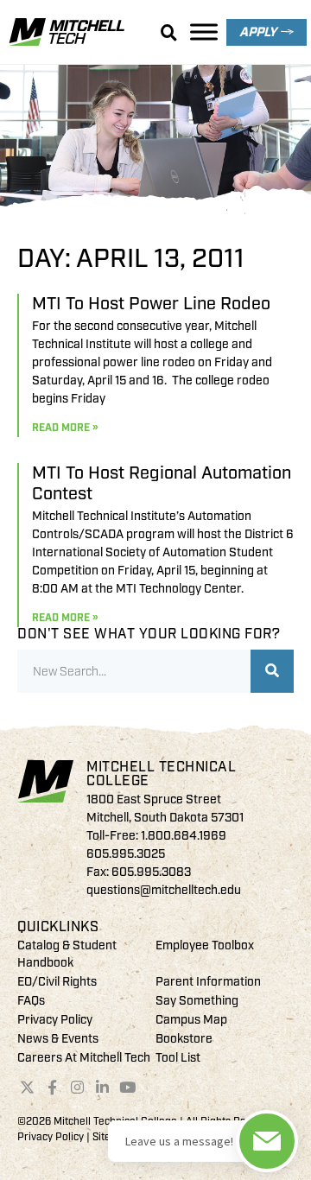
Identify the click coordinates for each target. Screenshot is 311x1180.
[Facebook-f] (52, 1086)
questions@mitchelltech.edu (163, 890)
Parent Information (208, 981)
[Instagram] (77, 1086)
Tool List (178, 1057)
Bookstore (184, 1038)
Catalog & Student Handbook (67, 954)
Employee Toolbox (205, 945)
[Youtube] (127, 1086)
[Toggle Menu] (204, 31)
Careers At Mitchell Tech (83, 1057)
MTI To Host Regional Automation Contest (161, 483)
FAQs (31, 1000)
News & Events (57, 1038)
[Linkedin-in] (102, 1086)
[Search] (272, 671)
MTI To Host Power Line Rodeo (151, 303)
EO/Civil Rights (57, 981)
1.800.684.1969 (183, 835)
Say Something (197, 1000)
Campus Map (191, 1019)
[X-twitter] (27, 1086)
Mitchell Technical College (161, 774)
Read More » (65, 428)
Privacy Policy (54, 1019)
